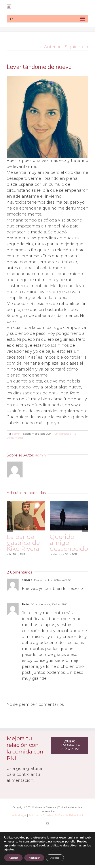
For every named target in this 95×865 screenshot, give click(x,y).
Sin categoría (63, 433)
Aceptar (13, 857)
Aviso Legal (19, 817)
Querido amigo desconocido (51, 542)
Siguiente (74, 46)
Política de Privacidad (69, 817)
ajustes (9, 850)
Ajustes (54, 857)
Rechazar (34, 857)
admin (16, 433)
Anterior (52, 46)
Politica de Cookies (40, 817)
